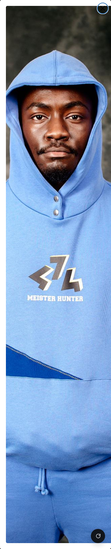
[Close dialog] (102, 8)
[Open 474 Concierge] (98, 536)
